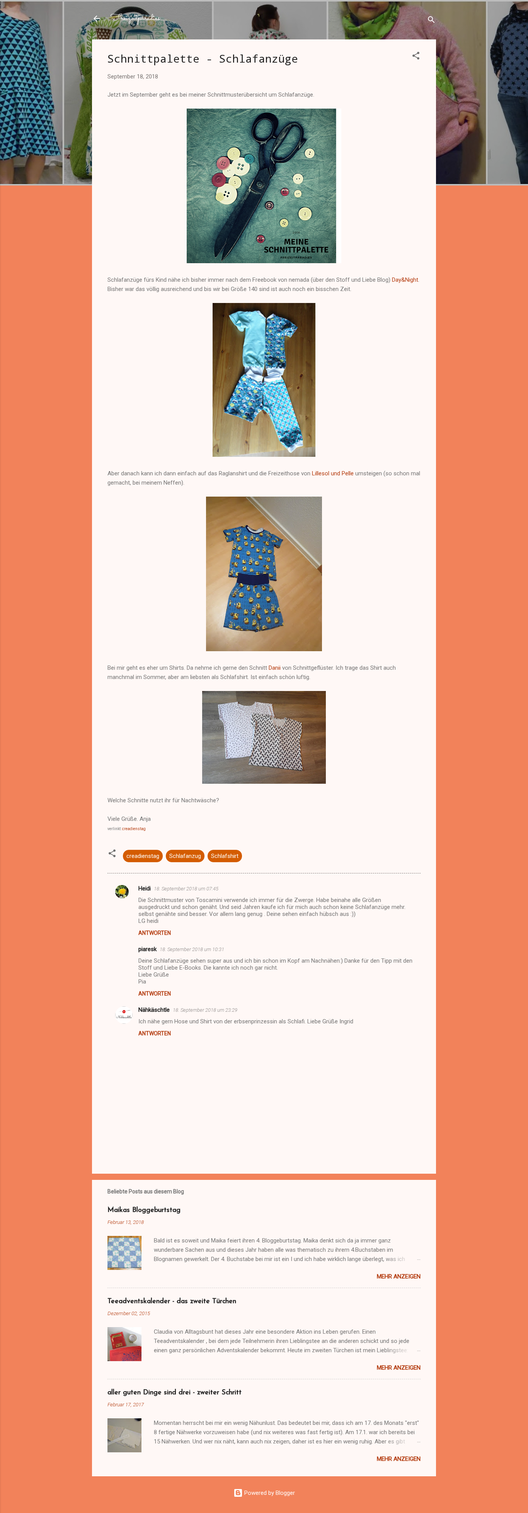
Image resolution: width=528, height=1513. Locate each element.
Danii (275, 667)
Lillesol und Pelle (333, 473)
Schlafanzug (185, 856)
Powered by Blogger (269, 1492)
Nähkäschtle (154, 1009)
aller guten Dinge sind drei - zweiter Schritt (174, 1392)
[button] (416, 57)
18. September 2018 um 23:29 (205, 1010)
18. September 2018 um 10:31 (192, 949)
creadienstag (134, 829)
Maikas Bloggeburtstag (144, 1210)
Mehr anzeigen (399, 1276)
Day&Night (405, 279)
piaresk (147, 949)
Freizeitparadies (135, 18)
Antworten (154, 933)
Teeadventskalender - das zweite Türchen (171, 1301)
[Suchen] (431, 21)
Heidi (144, 888)
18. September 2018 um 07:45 (186, 889)
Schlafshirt (224, 856)
